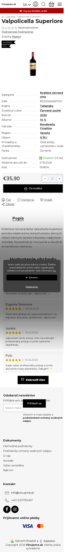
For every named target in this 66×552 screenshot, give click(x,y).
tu (54, 270)
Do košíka (35, 188)
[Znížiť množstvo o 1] (44, 177)
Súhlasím (33, 277)
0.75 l (43, 137)
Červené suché (50, 110)
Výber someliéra (13, 465)
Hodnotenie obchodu (33, 259)
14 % (43, 119)
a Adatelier (46, 540)
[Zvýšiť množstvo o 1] (60, 177)
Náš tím (8, 470)
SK (25, 5)
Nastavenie (32, 286)
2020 (43, 115)
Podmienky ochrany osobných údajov (27, 450)
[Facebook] (7, 509)
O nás (6, 455)
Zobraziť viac (35, 379)
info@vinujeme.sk (22, 492)
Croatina (46, 128)
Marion (16, 36)
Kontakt (8, 460)
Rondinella (47, 124)
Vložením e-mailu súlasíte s (43, 418)
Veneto (45, 132)
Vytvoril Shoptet (25, 540)
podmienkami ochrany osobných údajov (43, 419)
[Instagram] (15, 509)
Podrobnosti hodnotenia (17, 31)
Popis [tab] (18, 218)
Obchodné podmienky (17, 446)
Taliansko (46, 105)
